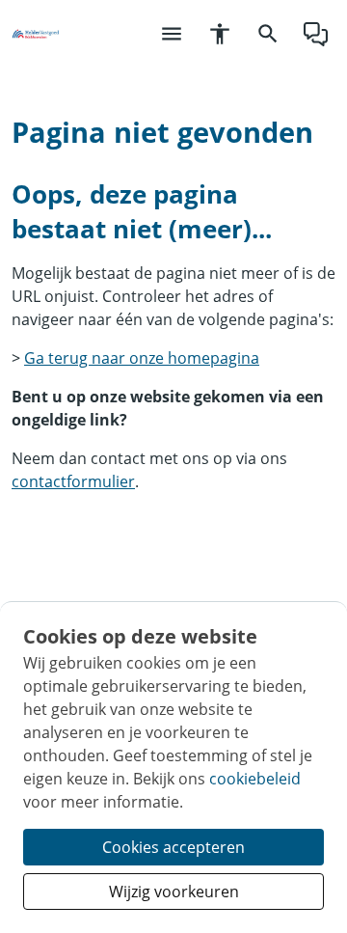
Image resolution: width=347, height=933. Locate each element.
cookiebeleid (255, 778)
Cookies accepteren (173, 847)
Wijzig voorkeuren (174, 891)
